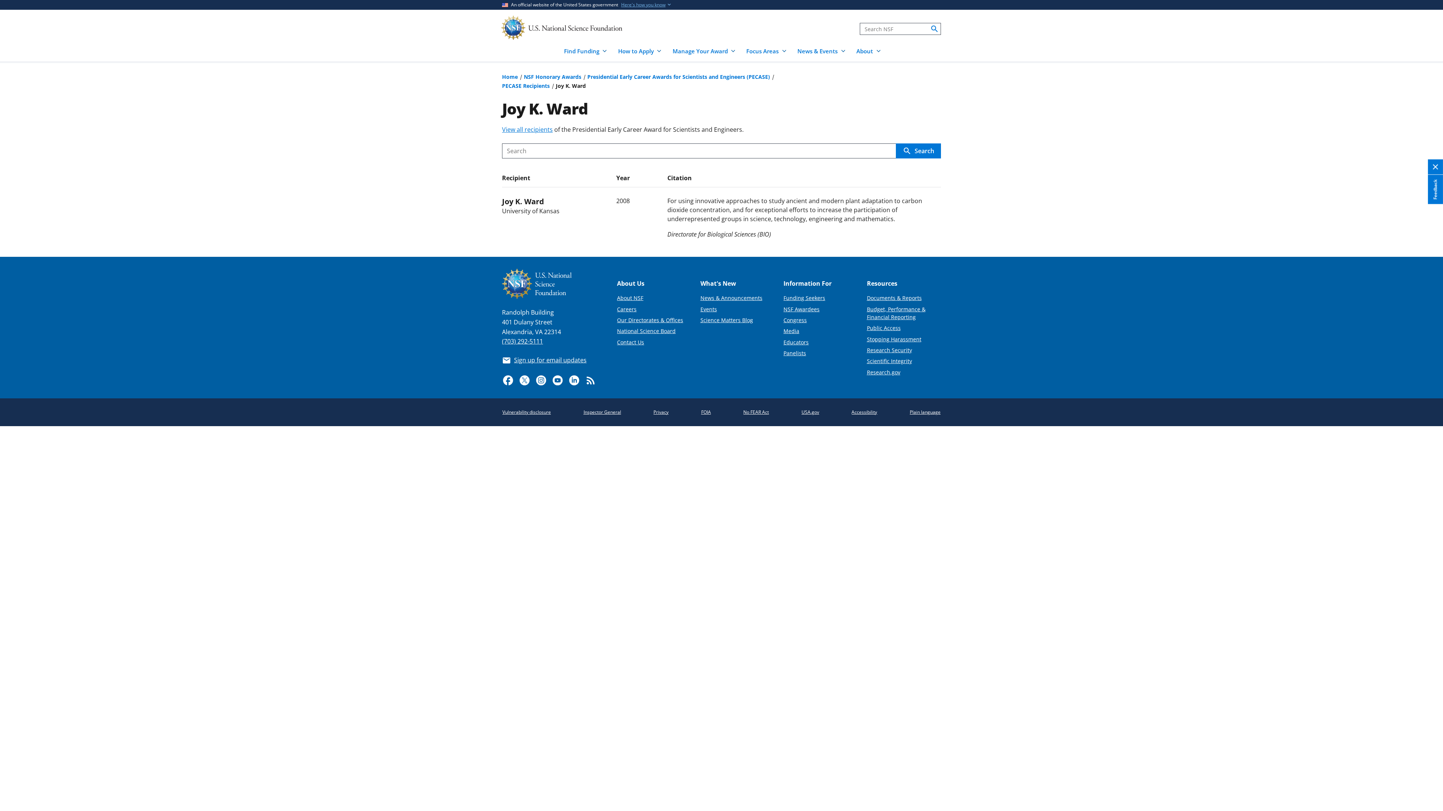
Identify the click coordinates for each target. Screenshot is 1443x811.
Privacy (661, 412)
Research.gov (883, 372)
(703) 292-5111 (522, 341)
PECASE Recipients (526, 85)
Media (791, 331)
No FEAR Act (756, 412)
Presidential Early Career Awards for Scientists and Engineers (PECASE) (678, 76)
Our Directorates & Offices (650, 320)
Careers (627, 309)
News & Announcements (731, 297)
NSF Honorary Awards (552, 76)
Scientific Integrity (889, 361)
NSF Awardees (802, 309)
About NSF (630, 297)
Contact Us (630, 342)
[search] (934, 28)
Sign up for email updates (550, 360)
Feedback (1435, 189)
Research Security (889, 350)
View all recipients (527, 129)
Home (510, 76)
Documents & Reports (894, 297)
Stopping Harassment (894, 339)
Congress (795, 320)
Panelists (795, 353)
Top (1426, 223)
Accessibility (864, 412)
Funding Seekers (804, 297)
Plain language (925, 412)
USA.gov (810, 412)
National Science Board (646, 331)
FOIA (706, 412)
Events (708, 309)
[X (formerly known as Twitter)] (525, 380)
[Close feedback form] (1435, 167)
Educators (796, 342)
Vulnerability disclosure (526, 412)
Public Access (884, 328)
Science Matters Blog (726, 320)
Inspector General (602, 412)
